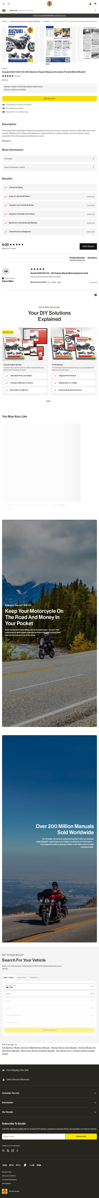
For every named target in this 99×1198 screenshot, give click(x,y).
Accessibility (6, 1183)
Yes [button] (49, 282)
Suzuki (46, 21)
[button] (49, 76)
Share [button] (59, 282)
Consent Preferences (9, 1180)
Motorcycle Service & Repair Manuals (25, 21)
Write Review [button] (88, 246)
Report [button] (54, 282)
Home (4, 21)
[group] (15, 244)
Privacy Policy (7, 1172)
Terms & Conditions (9, 1176)
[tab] (77, 258)
